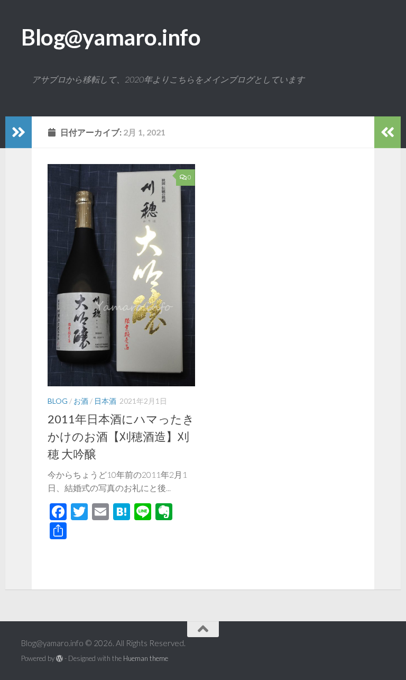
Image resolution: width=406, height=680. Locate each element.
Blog (58, 400)
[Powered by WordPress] (59, 658)
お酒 (80, 400)
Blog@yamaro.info (110, 37)
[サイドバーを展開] (18, 132)
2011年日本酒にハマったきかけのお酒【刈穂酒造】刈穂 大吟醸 (121, 436)
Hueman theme (145, 658)
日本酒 (105, 400)
